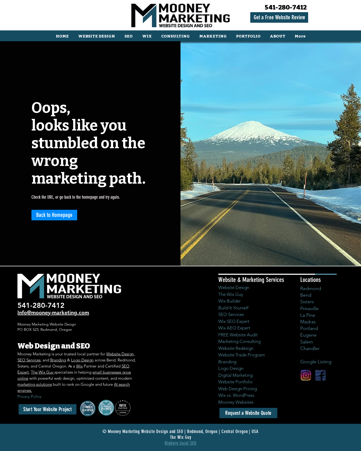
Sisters (307, 302)
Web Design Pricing (237, 388)
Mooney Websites (235, 402)
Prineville (309, 308)
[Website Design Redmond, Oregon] (320, 375)
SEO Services (28, 359)
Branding (58, 359)
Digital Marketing (235, 375)
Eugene (308, 335)
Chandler (310, 348)
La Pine (307, 315)
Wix (79, 366)
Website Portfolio (235, 381)
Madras (308, 322)
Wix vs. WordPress (236, 395)
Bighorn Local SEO (180, 443)
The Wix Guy (42, 372)
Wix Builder (229, 301)
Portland (309, 328)
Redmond (310, 288)
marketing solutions (34, 384)
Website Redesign (235, 348)
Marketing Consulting (239, 341)
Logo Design (82, 359)
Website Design (120, 353)
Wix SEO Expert (233, 321)
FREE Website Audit (238, 334)
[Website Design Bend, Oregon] (306, 375)
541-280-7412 (286, 7)
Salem (306, 342)
